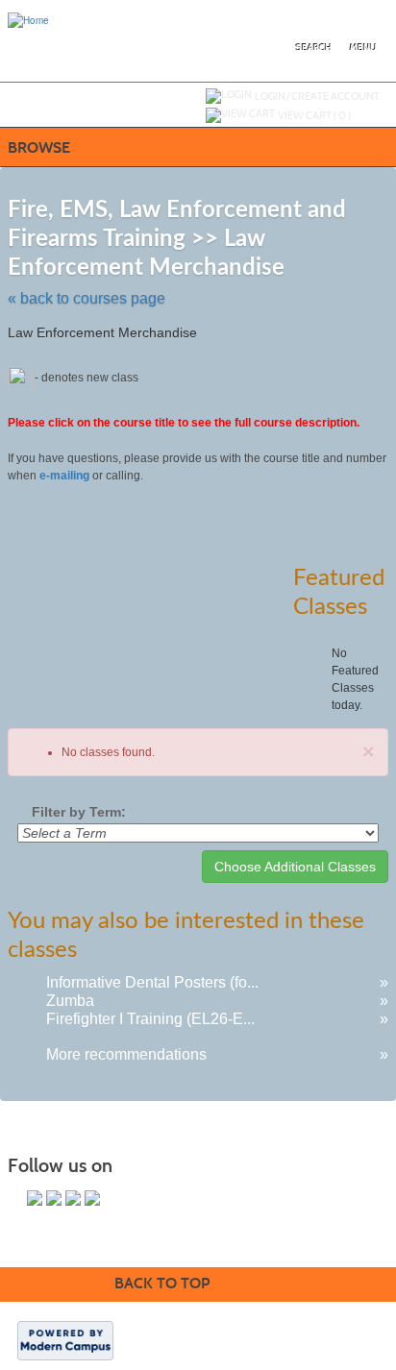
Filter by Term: (79, 812)
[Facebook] (34, 1198)
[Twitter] (54, 1198)
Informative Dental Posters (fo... (152, 982)
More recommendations (126, 1054)
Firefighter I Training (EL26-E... (150, 1019)
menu (363, 48)
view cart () (314, 115)
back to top (162, 1283)
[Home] (28, 19)
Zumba (70, 1000)
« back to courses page (86, 298)
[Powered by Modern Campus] (65, 1339)
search (314, 48)
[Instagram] (92, 1198)
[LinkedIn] (73, 1198)
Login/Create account (317, 96)
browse (39, 147)
